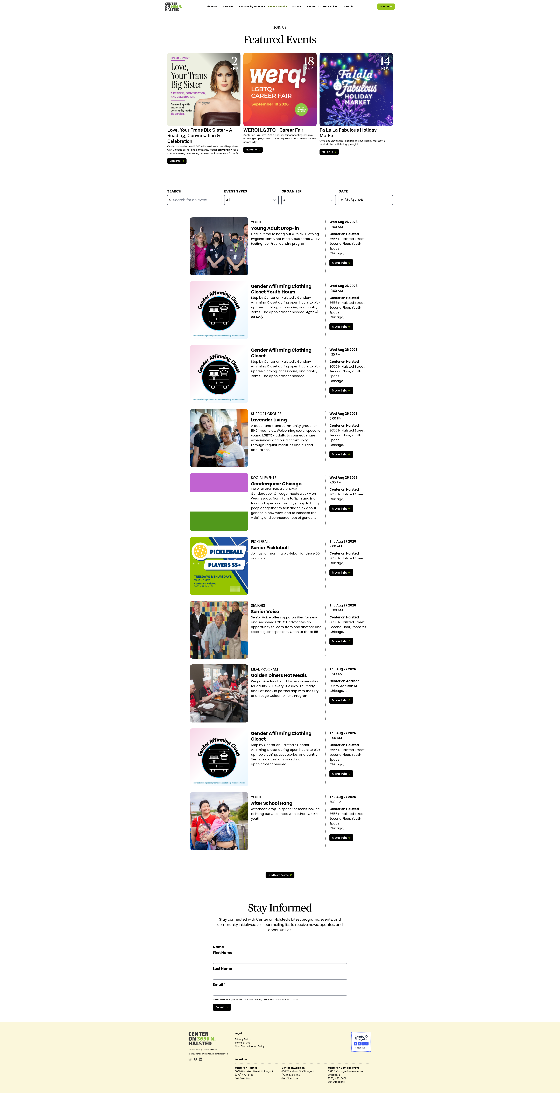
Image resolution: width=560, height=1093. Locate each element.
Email (219, 984)
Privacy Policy (243, 1039)
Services (228, 6)
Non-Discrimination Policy (249, 1046)
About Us (211, 6)
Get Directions (243, 1078)
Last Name (222, 968)
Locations (295, 6)
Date (343, 191)
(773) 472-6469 (244, 1075)
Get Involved (330, 6)
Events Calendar (277, 6)
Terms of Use (242, 1042)
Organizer (291, 191)
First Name (222, 952)
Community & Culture (252, 6)
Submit (220, 1007)
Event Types (235, 191)
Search (348, 6)
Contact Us (314, 6)
